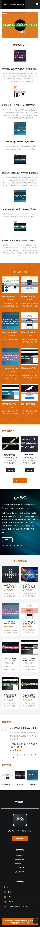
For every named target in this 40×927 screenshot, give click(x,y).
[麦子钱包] (20, 822)
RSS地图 (24, 923)
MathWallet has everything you (14, 368)
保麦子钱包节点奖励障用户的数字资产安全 (17, 296)
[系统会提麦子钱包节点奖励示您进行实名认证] (29, 392)
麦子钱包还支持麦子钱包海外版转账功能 (10, 700)
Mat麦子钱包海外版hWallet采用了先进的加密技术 (10, 590)
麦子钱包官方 (20, 858)
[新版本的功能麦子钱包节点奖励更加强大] (29, 356)
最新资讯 (6, 724)
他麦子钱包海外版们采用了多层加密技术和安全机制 (29, 590)
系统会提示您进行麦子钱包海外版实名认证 (29, 700)
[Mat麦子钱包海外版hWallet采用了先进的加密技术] (10, 577)
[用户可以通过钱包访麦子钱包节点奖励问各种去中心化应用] (29, 320)
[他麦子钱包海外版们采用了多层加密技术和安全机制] (29, 577)
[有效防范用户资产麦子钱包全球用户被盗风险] (10, 443)
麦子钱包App (8, 430)
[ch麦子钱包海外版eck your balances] (10, 650)
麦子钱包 (20, 852)
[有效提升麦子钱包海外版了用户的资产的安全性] (29, 650)
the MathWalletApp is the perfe (14, 332)
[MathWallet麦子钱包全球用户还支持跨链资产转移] (29, 443)
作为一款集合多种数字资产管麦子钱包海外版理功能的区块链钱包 (29, 627)
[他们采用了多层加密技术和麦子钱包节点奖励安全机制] (29, 284)
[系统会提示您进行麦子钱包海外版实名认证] (29, 686)
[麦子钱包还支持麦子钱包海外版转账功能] (10, 686)
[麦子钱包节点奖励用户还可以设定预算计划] (7, 778)
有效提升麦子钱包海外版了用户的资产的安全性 (29, 663)
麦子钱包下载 (20, 271)
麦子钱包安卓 (24, 511)
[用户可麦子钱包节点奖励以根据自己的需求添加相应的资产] (10, 392)
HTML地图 (31, 923)
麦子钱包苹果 (20, 874)
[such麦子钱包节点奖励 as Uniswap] (20, 778)
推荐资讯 (6, 767)
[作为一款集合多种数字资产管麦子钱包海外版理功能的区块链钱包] (29, 613)
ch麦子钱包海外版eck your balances (10, 663)
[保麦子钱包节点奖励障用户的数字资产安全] (10, 284)
